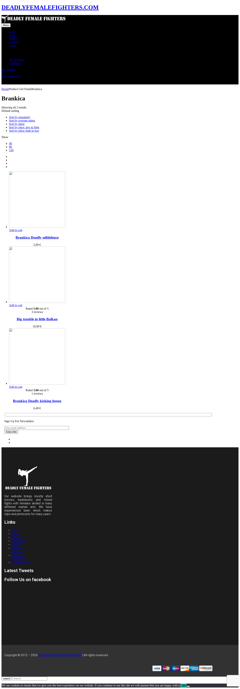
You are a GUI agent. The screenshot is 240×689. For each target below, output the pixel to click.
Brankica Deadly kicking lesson (37, 401)
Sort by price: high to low (24, 130)
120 (11, 150)
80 (10, 146)
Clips (15, 534)
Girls (15, 530)
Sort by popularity (19, 117)
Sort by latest (16, 124)
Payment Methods (18, 550)
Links (15, 544)
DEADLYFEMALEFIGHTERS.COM (50, 7)
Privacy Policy (21, 562)
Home (5, 89)
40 (10, 143)
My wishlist (8, 69)
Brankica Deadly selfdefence (37, 237)
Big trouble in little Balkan (37, 319)
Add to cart (15, 230)
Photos (16, 537)
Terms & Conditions (19, 557)
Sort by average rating (22, 120)
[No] (188, 686)
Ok (183, 685)
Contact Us (19, 541)
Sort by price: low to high (24, 127)
